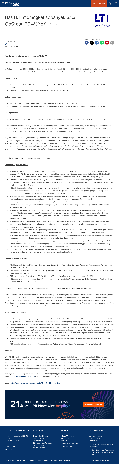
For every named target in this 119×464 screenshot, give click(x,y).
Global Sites (65, 446)
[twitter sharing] (92, 43)
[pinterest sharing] (107, 43)
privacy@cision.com (107, 450)
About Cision (65, 438)
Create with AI (38, 441)
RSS (60, 460)
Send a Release (99, 3)
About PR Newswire (68, 436)
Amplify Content (39, 447)
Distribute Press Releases (42, 443)
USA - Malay (53, 24)
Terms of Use (9, 460)
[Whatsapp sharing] (102, 43)
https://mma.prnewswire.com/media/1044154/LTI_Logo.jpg (35, 383)
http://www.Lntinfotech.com (23, 376)
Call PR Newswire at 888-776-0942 (18, 437)
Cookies (67, 460)
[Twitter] (11, 449)
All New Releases (95, 436)
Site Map (53, 460)
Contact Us (9, 446)
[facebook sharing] (87, 43)
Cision (106, 460)
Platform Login (94, 438)
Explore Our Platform (40, 436)
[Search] (116, 3)
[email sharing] (112, 43)
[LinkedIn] (6, 449)
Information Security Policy (38, 460)
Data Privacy (93, 441)
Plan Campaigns (39, 438)
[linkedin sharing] (97, 43)
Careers (64, 441)
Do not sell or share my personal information (101, 445)
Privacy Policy (22, 460)
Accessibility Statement (69, 443)
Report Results (38, 445)
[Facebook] (9, 449)
